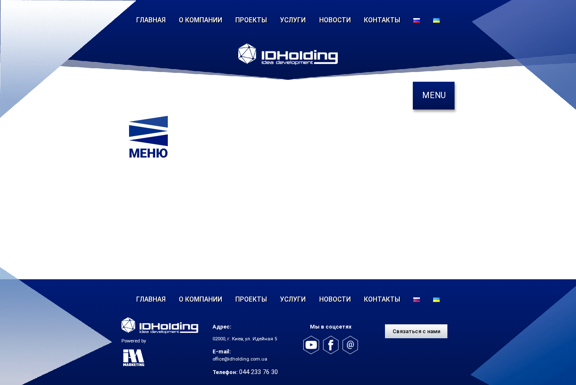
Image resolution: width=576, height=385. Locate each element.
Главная (151, 20)
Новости (335, 20)
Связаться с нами (416, 331)
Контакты (382, 20)
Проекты (251, 20)
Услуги (293, 20)
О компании (200, 20)
